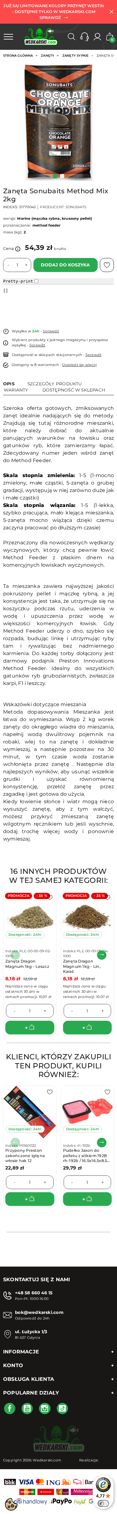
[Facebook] (9, 1408)
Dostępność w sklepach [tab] (73, 389)
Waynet (107, 1460)
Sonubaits (76, 207)
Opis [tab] (9, 383)
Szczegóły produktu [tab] (54, 383)
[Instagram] (44, 1408)
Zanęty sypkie (75, 56)
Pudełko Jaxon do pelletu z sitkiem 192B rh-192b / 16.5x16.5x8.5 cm (85, 1158)
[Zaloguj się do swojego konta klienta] (97, 37)
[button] (84, 36)
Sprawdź (51, 331)
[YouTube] (27, 1408)
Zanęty (47, 56)
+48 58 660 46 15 (33, 1292)
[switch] (103, 1503)
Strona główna (18, 56)
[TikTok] (62, 1408)
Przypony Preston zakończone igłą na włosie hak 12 (25, 1155)
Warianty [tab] (16, 389)
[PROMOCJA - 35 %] (29, 917)
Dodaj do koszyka (65, 265)
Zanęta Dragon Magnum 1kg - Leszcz (27, 963)
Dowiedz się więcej (79, 365)
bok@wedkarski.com (39, 1312)
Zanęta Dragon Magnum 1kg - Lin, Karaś (81, 966)
